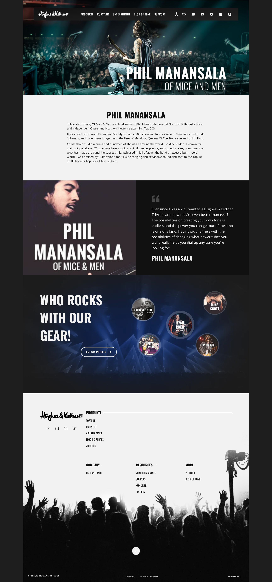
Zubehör (91, 446)
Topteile (90, 420)
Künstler (103, 14)
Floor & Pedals (95, 439)
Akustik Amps (94, 433)
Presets (140, 492)
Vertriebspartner (146, 473)
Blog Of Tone (142, 14)
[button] (184, 14)
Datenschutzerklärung (149, 576)
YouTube (190, 473)
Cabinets (91, 427)
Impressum (129, 576)
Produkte (87, 14)
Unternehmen (121, 14)
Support (159, 14)
